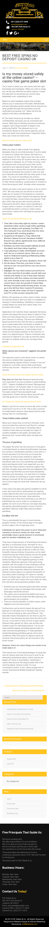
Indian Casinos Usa (14, 724)
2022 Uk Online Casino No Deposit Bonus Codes (22, 375)
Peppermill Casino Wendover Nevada (20, 729)
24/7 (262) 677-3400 (19, 22)
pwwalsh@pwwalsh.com (19, 24)
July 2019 (10, 764)
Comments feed (12, 808)
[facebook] (7, 33)
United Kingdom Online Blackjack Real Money (22, 686)
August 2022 (11, 759)
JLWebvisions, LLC (29, 924)
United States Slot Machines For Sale (20, 709)
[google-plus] (16, 33)
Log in (9, 799)
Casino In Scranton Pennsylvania (19, 714)
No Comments (21, 68)
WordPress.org (12, 813)
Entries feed (11, 804)
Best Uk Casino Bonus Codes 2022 (17, 140)
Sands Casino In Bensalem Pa (17, 719)
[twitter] (11, 33)
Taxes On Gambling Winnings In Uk (17, 219)
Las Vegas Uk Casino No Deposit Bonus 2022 (21, 401)
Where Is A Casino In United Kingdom (29, 690)
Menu (5, 40)
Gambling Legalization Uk (13, 346)
